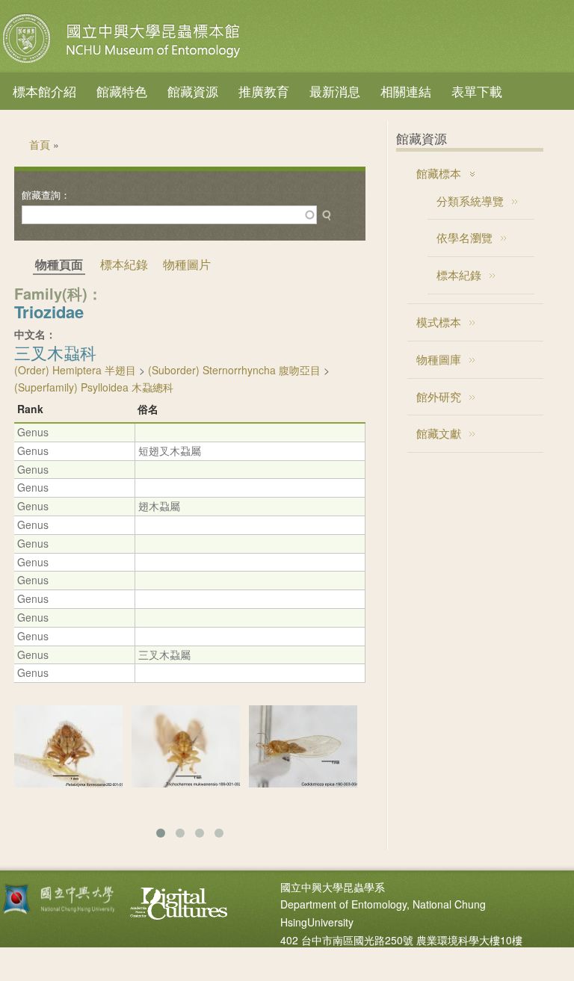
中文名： (35, 334)
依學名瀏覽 (464, 237)
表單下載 (476, 90)
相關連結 (405, 90)
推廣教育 (263, 90)
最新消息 (334, 90)
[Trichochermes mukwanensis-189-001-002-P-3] (186, 783)
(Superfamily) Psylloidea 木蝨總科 (93, 387)
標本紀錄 (124, 264)
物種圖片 (187, 264)
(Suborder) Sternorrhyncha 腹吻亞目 (234, 369)
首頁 (39, 144)
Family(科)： (58, 293)
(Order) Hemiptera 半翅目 (75, 369)
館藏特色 (121, 90)
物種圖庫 (438, 359)
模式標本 (438, 321)
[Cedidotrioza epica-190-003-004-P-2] (303, 783)
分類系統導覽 (470, 200)
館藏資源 (192, 90)
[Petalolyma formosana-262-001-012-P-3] (68, 783)
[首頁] (123, 62)
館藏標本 (438, 173)
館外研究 (438, 396)
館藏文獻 (438, 433)
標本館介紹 (44, 90)
